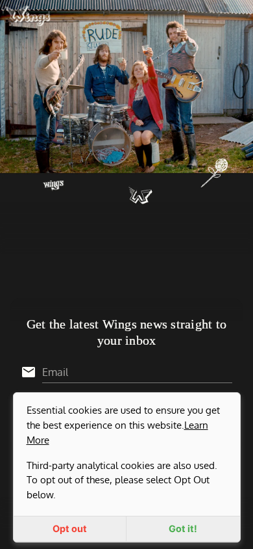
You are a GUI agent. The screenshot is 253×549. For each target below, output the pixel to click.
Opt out (70, 528)
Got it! (183, 528)
